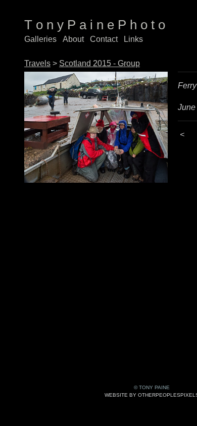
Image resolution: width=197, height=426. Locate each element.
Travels (37, 63)
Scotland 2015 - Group (99, 63)
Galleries (40, 39)
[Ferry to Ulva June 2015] (96, 127)
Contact (104, 39)
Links (133, 39)
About (73, 39)
